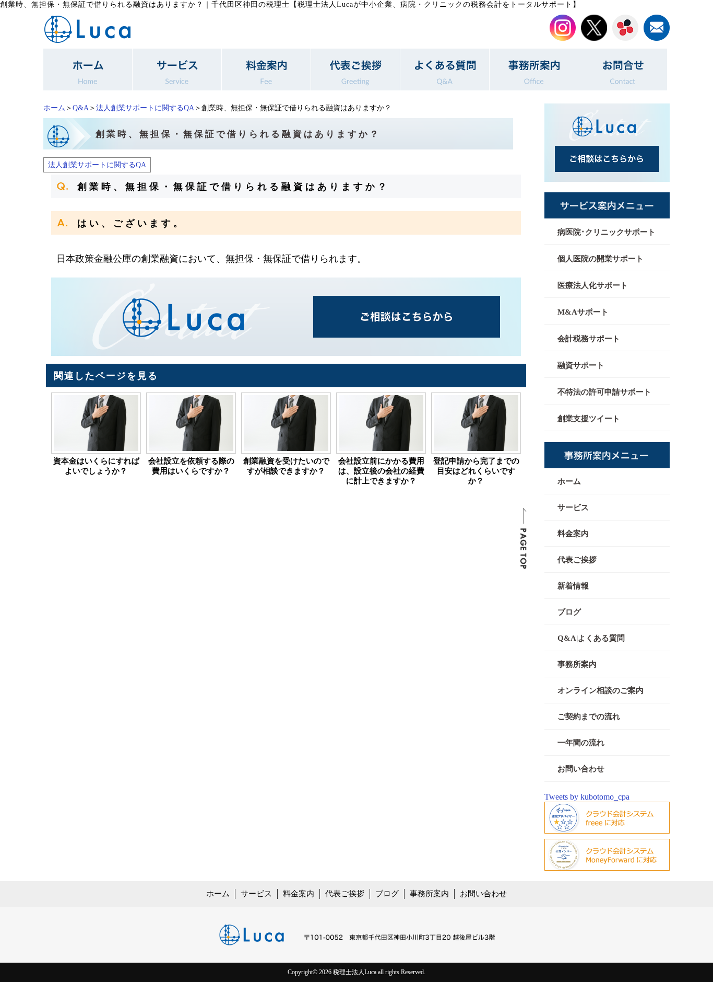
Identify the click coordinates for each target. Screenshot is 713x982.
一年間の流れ (580, 742)
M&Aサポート (583, 312)
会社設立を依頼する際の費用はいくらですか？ (191, 466)
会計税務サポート (588, 338)
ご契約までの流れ (588, 716)
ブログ (569, 612)
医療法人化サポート (592, 285)
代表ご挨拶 (577, 560)
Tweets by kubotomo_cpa (586, 796)
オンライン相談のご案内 (600, 690)
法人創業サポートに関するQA (145, 108)
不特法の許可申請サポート (604, 392)
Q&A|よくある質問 (591, 638)
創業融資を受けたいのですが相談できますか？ (286, 466)
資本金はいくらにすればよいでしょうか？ (96, 466)
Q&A (81, 108)
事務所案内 (577, 664)
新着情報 (573, 586)
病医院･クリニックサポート (606, 232)
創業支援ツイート (588, 418)
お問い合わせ (580, 769)
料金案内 (573, 533)
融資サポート (580, 365)
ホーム (54, 108)
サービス (573, 507)
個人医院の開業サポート (600, 259)
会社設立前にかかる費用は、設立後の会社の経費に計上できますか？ (381, 471)
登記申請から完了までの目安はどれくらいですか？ (476, 471)
